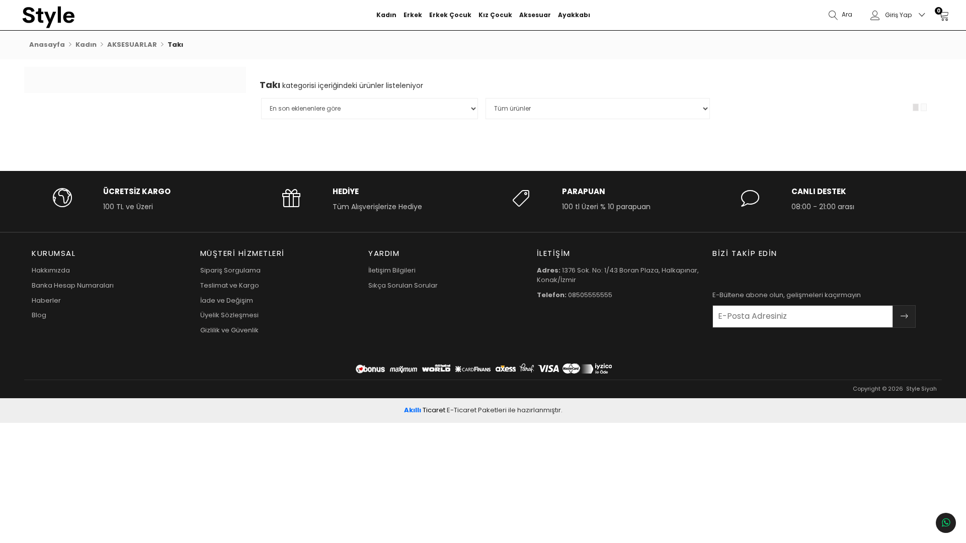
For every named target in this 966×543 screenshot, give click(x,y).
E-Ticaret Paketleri (477, 410)
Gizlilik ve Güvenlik (229, 330)
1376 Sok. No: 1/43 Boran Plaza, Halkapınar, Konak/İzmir (618, 275)
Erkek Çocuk (450, 15)
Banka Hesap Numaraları (73, 285)
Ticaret (424, 410)
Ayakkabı (574, 15)
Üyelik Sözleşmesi (229, 315)
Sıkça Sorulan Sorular (403, 285)
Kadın (386, 15)
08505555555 (574, 295)
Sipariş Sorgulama (230, 270)
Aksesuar (535, 15)
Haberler (46, 300)
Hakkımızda (51, 270)
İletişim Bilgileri (392, 270)
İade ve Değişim (226, 300)
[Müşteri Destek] (946, 523)
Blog (39, 315)
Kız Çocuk (495, 15)
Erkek (413, 15)
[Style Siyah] (80, 15)
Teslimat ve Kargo (229, 285)
